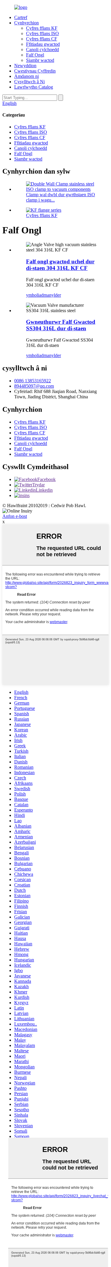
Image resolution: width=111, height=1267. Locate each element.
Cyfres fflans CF (41, 38)
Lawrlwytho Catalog (33, 86)
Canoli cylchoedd (42, 49)
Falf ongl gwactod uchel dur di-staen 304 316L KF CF (60, 264)
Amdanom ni (26, 76)
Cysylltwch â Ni (29, 81)
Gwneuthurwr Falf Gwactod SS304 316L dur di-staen (60, 325)
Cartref (20, 17)
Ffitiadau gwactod (43, 44)
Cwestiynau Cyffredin (35, 70)
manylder (52, 295)
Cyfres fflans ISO (42, 33)
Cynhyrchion (26, 22)
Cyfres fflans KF (41, 28)
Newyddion (25, 65)
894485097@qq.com (34, 386)
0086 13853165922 (32, 380)
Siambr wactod (40, 60)
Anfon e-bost (14, 516)
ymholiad (35, 295)
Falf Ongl (35, 54)
